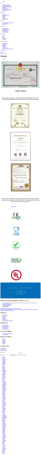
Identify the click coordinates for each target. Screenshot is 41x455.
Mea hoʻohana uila (6, 15)
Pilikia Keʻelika (5, 28)
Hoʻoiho (4, 39)
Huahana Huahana (3, 308)
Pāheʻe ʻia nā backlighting (7, 9)
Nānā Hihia (4, 38)
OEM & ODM (5, 19)
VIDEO (4, 35)
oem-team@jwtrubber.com (7, 304)
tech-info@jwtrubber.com (7, 303)
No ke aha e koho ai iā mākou (8, 48)
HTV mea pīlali (5, 23)
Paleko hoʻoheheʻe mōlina (7, 6)
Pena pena (4, 7)
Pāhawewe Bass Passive (10, 309)
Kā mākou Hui (5, 47)
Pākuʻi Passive (5, 31)
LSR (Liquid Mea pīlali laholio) (8, 22)
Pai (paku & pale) (5, 8)
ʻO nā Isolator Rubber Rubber (8, 310)
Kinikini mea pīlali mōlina (7, 5)
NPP (3, 36)
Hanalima (4, 18)
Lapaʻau (4, 17)
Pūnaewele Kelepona (17, 308)
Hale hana (4, 44)
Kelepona (4, 14)
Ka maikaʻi (4, 317)
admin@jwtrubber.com (6, 305)
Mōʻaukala (4, 315)
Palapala (4, 46)
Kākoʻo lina (5, 10)
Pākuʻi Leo (16, 309)
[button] (20, 292)
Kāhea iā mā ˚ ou (3, 50)
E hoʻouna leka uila (3, 350)
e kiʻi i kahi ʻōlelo (3, 53)
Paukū (4, 24)
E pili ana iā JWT (5, 43)
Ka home (4, 58)
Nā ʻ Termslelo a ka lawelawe (8, 333)
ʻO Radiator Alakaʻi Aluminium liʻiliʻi (25, 309)
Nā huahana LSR (5, 30)
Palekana (4, 16)
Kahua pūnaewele (10, 308)
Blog (3, 37)
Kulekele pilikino (5, 334)
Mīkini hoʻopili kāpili (6, 4)
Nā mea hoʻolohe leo (6, 29)
